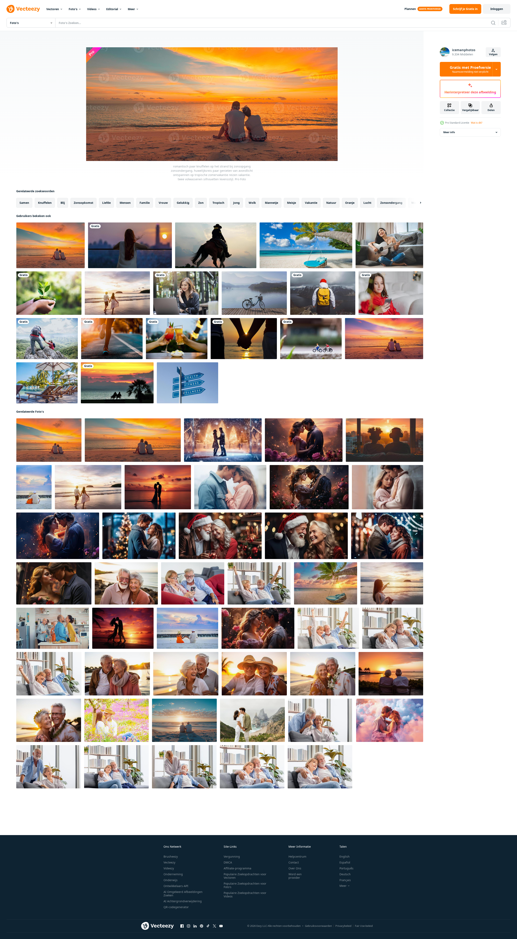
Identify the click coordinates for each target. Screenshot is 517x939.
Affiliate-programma (237, 868)
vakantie (311, 203)
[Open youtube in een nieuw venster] (221, 926)
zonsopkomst (83, 203)
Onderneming (173, 874)
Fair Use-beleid (364, 926)
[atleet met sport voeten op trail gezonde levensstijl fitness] (112, 338)
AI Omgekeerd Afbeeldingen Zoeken (183, 893)
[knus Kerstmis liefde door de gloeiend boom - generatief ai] (139, 536)
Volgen (493, 54)
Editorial (112, 9)
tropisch (218, 203)
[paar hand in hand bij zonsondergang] (244, 338)
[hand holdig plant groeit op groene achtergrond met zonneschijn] (48, 293)
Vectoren (52, 9)
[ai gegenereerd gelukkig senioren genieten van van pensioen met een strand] (184, 720)
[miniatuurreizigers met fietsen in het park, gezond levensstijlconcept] (311, 338)
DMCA (228, 862)
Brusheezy (171, 856)
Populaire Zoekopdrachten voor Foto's (245, 885)
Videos (91, 9)
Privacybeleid (343, 926)
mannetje (271, 203)
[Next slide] (417, 203)
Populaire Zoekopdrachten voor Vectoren (245, 876)
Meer (131, 9)
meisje (291, 203)
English (344, 856)
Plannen (410, 9)
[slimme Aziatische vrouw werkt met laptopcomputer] (185, 293)
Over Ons (294, 868)
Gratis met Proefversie (470, 69)
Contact (293, 862)
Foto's (73, 9)
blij (63, 203)
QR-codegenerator (176, 907)
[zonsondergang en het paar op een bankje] (117, 382)
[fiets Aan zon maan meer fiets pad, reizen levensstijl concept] (254, 293)
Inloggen (496, 9)
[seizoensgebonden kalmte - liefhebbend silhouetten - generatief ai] (223, 440)
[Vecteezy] (23, 9)
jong (236, 203)
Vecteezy (169, 862)
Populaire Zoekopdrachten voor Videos (245, 894)
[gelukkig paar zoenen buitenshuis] (116, 720)
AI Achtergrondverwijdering (183, 901)
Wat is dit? (476, 122)
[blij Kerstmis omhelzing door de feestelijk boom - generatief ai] (387, 536)
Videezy (169, 868)
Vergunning (232, 856)
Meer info (449, 132)
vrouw (163, 203)
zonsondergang (391, 203)
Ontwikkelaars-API (176, 886)
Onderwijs (171, 880)
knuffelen (45, 203)
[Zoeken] (493, 22)
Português (346, 868)
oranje (349, 203)
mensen (125, 203)
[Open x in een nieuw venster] (214, 926)
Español (344, 862)
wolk (252, 203)
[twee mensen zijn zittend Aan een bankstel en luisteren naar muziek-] (384, 440)
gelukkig (183, 203)
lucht (367, 203)
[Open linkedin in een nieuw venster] (195, 926)
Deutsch (345, 874)
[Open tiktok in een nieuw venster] (208, 926)
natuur (331, 203)
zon (201, 203)
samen (24, 203)
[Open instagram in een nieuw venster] (188, 926)
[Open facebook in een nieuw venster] (182, 926)
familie (145, 203)
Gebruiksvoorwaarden (318, 926)
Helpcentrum (297, 856)
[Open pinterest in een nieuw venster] (201, 926)
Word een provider (295, 876)
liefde (106, 203)
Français (345, 880)
